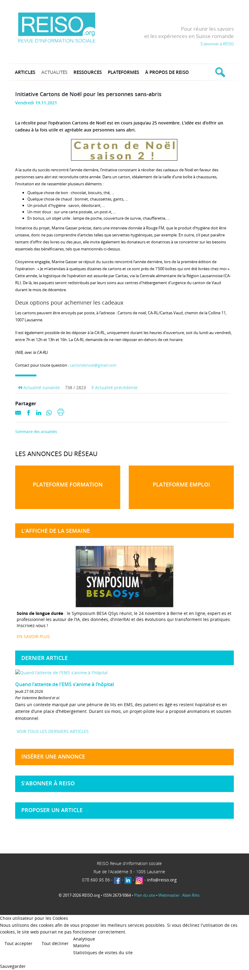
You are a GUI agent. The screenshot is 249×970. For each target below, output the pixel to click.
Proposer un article (52, 810)
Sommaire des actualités (36, 431)
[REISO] (56, 27)
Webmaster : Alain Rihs (179, 895)
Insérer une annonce (53, 756)
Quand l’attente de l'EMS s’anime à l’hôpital (64, 684)
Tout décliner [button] (55, 943)
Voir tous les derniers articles (53, 731)
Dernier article (44, 657)
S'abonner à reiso (48, 783)
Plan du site (144, 895)
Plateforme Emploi (181, 484)
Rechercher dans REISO (219, 72)
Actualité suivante (41, 387)
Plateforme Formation (68, 484)
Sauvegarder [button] (13, 966)
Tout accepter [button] (18, 943)
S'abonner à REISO (217, 44)
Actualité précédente (116, 387)
